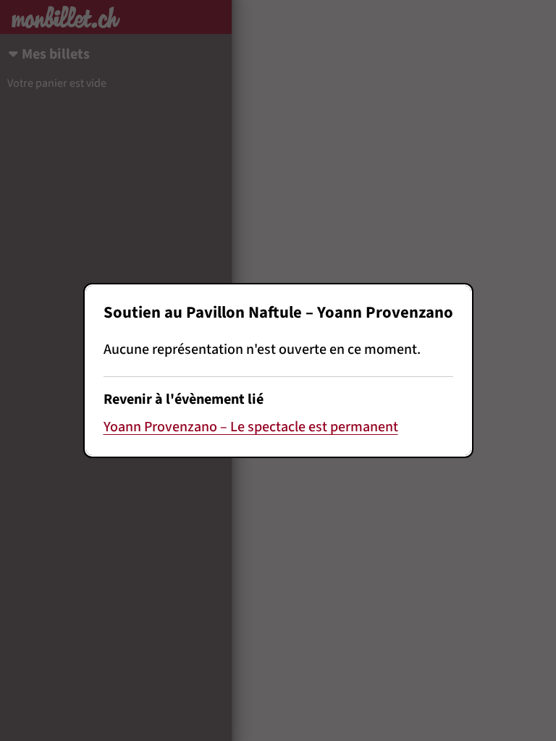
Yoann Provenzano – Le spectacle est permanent (251, 427)
